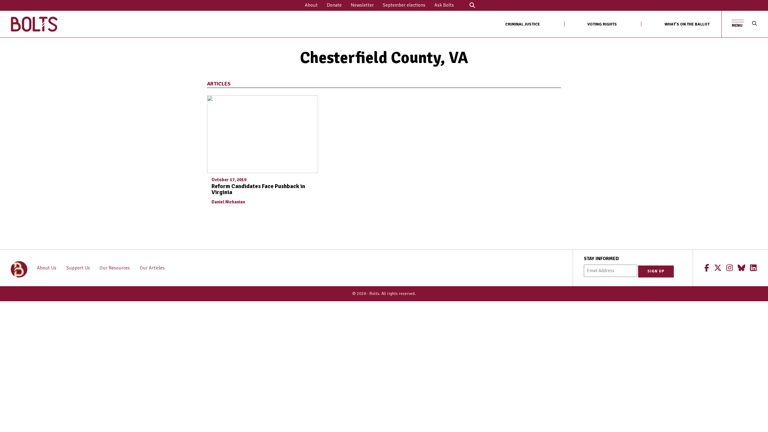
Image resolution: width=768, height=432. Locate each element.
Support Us (78, 268)
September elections (404, 5)
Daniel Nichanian (228, 202)
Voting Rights (602, 24)
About (311, 5)
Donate (334, 5)
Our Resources (115, 268)
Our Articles (152, 268)
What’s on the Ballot (687, 24)
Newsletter (362, 5)
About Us (46, 268)
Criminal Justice (522, 24)
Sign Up (655, 271)
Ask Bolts (444, 5)
